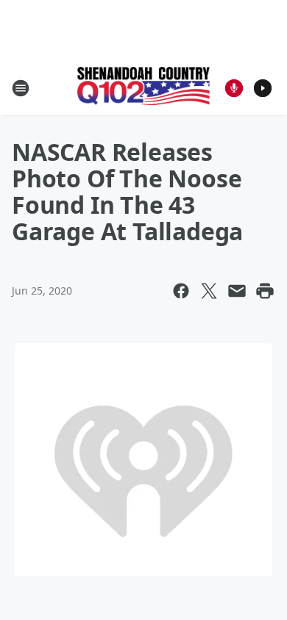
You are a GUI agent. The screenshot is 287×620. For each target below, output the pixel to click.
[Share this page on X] (209, 291)
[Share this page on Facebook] (181, 291)
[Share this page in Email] (237, 291)
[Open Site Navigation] (20, 88)
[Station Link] (143, 87)
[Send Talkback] (234, 88)
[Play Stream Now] (263, 88)
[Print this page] (265, 291)
